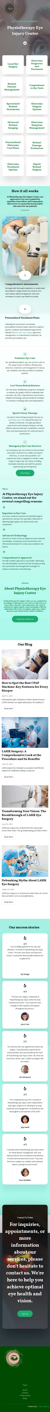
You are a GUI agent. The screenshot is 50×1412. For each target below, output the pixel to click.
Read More (8, 708)
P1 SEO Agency (43, 1406)
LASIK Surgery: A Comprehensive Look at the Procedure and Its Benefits (21, 755)
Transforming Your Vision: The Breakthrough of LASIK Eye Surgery (24, 815)
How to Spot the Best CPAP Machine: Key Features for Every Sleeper (25, 687)
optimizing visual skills (16, 420)
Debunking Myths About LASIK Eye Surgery (24, 882)
